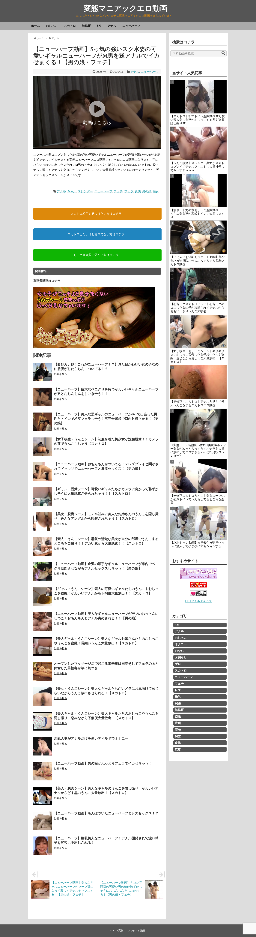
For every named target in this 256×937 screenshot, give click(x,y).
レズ (178, 690)
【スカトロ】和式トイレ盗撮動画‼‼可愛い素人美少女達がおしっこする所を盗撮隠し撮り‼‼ (197, 120)
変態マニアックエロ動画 (125, 8)
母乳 (178, 696)
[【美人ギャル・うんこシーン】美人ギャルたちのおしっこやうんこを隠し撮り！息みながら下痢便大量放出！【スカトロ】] (42, 721)
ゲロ (178, 663)
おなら (179, 650)
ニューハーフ (131, 25)
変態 (138, 191)
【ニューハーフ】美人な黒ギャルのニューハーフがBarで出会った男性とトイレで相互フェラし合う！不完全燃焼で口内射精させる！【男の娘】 (106, 418)
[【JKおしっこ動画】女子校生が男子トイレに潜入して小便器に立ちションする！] (198, 523)
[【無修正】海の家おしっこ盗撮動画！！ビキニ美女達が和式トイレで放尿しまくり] (198, 190)
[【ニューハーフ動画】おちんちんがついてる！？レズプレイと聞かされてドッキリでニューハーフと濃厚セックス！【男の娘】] (42, 471)
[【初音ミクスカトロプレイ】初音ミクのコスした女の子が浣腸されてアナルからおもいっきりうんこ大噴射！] (198, 284)
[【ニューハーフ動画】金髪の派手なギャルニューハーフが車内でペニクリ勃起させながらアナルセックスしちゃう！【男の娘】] (42, 571)
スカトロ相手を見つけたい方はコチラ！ (97, 213)
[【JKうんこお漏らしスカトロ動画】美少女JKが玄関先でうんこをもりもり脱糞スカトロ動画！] (198, 237)
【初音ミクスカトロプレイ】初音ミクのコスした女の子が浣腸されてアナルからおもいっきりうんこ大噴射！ (197, 307)
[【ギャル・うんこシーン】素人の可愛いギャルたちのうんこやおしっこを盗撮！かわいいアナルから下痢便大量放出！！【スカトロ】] (42, 596)
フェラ (128, 191)
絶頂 (178, 723)
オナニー (181, 644)
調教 (178, 736)
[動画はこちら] (97, 146)
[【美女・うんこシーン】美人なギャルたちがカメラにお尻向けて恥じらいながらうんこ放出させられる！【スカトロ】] (42, 696)
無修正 (86, 25)
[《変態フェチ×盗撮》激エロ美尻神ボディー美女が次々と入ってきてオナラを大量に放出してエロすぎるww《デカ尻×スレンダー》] (198, 425)
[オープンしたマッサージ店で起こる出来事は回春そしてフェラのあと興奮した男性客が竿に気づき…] (42, 671)
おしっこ (52, 25)
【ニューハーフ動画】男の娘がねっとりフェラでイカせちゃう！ (103, 763)
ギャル (71, 191)
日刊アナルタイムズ (198, 601)
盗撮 (178, 716)
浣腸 (178, 703)
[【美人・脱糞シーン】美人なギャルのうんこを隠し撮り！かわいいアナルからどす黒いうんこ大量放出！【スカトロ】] (42, 796)
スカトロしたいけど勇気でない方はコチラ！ (97, 234)
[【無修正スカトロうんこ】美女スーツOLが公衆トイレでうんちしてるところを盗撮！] (198, 476)
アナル (111, 25)
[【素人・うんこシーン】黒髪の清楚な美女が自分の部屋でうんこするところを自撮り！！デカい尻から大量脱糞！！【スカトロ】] (42, 546)
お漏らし (181, 657)
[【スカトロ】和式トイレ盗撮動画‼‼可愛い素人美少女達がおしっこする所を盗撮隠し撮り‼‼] (198, 96)
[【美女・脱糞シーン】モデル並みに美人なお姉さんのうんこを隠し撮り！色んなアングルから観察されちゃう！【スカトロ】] (42, 521)
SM (99, 25)
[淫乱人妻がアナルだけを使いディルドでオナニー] (42, 746)
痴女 (156, 191)
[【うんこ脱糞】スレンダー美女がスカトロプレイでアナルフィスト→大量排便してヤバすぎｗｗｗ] (198, 143)
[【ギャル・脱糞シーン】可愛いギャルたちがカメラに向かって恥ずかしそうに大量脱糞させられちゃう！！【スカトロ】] (42, 496)
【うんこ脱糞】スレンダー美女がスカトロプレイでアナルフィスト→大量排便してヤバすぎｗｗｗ (197, 166)
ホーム (35, 25)
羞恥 (178, 729)
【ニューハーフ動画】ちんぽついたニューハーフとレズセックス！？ (106, 813)
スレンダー (85, 191)
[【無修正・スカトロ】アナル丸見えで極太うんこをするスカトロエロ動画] (198, 382)
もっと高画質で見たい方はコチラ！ (97, 255)
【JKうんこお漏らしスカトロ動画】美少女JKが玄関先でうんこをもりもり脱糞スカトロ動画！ (197, 260)
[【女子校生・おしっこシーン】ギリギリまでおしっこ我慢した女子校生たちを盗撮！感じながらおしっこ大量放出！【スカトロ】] (198, 331)
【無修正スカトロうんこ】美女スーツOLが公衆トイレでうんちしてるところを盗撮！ (197, 499)
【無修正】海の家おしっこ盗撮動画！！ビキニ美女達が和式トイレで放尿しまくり (197, 214)
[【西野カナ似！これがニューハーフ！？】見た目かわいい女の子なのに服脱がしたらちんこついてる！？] (42, 372)
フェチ (118, 191)
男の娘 (146, 191)
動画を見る (60, 374)
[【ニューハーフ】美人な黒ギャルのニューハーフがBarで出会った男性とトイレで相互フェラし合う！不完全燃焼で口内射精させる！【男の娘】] (42, 422)
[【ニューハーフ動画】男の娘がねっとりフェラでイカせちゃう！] (42, 771)
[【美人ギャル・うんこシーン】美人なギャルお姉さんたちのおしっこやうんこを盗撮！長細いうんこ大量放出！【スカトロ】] (42, 646)
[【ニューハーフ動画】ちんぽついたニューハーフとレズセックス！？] (42, 821)
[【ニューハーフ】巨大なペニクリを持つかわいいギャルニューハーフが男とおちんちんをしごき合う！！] (42, 397)
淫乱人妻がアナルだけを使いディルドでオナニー (91, 738)
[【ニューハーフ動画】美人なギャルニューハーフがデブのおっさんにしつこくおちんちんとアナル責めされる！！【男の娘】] (42, 621)
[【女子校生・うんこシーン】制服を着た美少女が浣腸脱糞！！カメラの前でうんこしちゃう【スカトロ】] (42, 446)
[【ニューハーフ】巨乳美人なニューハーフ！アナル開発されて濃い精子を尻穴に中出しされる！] (42, 845)
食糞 (178, 742)
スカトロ (70, 25)
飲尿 (178, 749)
